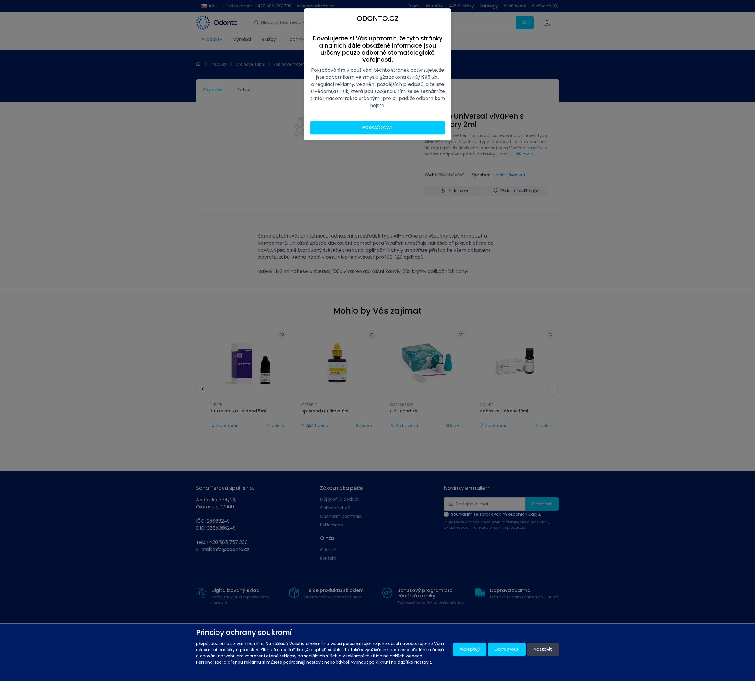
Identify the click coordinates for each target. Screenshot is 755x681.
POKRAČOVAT (377, 127)
